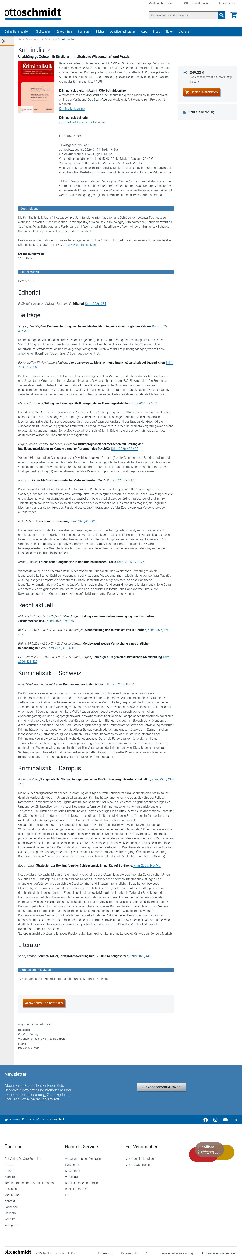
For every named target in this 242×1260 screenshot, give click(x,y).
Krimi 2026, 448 (140, 956)
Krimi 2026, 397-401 (144, 403)
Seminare (84, 31)
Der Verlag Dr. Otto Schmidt (22, 1159)
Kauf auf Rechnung (202, 112)
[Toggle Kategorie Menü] (7, 41)
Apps (144, 31)
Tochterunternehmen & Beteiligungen (29, 1183)
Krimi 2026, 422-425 (130, 562)
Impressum (105, 1253)
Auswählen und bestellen (44, 1003)
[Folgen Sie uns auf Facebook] (205, 1119)
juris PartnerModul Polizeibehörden (82, 122)
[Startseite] (18, 1254)
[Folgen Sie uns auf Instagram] (215, 1119)
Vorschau (71, 1177)
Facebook (11, 1207)
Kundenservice (228, 3)
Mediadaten (12, 1195)
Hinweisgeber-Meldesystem (219, 1253)
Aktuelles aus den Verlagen (83, 1159)
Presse (9, 1165)
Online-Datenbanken (17, 31)
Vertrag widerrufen (138, 1165)
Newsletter (72, 1165)
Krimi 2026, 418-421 (83, 521)
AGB (148, 1253)
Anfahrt (9, 1171)
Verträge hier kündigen (140, 1159)
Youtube (10, 1219)
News (169, 31)
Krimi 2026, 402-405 (124, 448)
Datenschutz (129, 1253)
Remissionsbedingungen (81, 1183)
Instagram (11, 1225)
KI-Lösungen (42, 31)
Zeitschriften (64, 31)
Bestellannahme (76, 1189)
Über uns (184, 31)
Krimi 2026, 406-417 (120, 480)
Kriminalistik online (72, 108)
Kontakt (10, 1201)
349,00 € (211, 76)
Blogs (156, 31)
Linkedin (10, 1213)
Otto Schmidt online (196, 3)
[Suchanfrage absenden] (221, 15)
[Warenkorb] (233, 15)
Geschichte (12, 1189)
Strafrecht (51, 39)
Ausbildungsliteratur (122, 31)
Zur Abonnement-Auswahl (161, 1087)
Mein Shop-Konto (163, 3)
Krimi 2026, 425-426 (60, 621)
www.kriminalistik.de (82, 245)
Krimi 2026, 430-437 (120, 684)
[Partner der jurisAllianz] (211, 1152)
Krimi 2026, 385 (95, 303)
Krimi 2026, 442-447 (147, 865)
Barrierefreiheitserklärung (176, 1253)
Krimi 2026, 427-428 (60, 648)
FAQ (68, 1195)
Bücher (100, 31)
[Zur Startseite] (19, 39)
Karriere (10, 1177)
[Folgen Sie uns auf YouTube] (225, 1119)
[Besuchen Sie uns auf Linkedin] (234, 1119)
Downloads (72, 1171)
